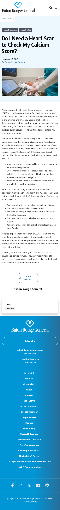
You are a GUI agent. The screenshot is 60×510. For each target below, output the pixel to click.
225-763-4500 (30, 353)
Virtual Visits (29, 384)
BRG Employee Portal (29, 450)
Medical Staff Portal (29, 456)
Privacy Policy (30, 501)
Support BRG (29, 417)
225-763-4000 (30, 362)
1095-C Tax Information (29, 467)
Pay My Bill (29, 373)
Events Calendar (29, 411)
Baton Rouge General (15, 62)
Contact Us (29, 400)
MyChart (29, 378)
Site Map (49, 498)
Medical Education (29, 434)
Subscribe (30, 341)
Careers (29, 395)
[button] (56, 7)
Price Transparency (29, 445)
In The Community (29, 406)
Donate (29, 422)
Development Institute (29, 439)
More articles (28, 278)
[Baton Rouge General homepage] (25, 8)
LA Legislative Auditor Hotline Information (29, 461)
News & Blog (29, 428)
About (29, 389)
